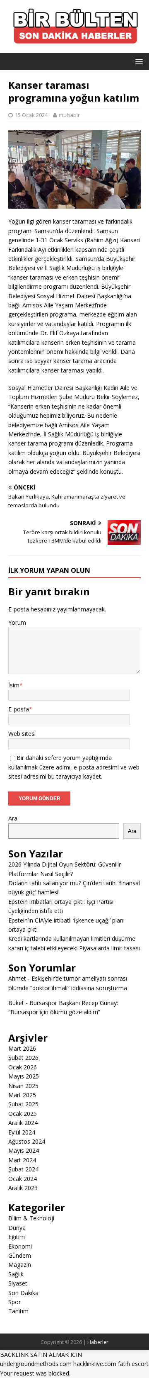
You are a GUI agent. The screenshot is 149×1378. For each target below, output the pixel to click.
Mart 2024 (22, 1160)
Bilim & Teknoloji (31, 1218)
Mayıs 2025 (23, 1076)
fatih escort (133, 1364)
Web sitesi (22, 734)
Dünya (17, 1228)
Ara (12, 818)
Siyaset (17, 1283)
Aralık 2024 (23, 1123)
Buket (16, 1003)
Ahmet (17, 978)
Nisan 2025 (23, 1086)
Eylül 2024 (21, 1132)
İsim (13, 685)
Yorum (17, 622)
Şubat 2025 (23, 1104)
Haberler (97, 1342)
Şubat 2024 (23, 1169)
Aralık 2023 (23, 1188)
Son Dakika (23, 1293)
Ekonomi (20, 1246)
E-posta (18, 709)
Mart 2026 (22, 1048)
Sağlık (16, 1274)
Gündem (19, 1255)
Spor (14, 1302)
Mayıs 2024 (23, 1150)
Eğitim (16, 1237)
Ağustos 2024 (26, 1141)
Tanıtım (18, 1311)
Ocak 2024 (22, 1179)
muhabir (69, 115)
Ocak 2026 (22, 1067)
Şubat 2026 (23, 1057)
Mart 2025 (22, 1095)
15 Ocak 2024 (31, 115)
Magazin (19, 1264)
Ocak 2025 (22, 1113)
